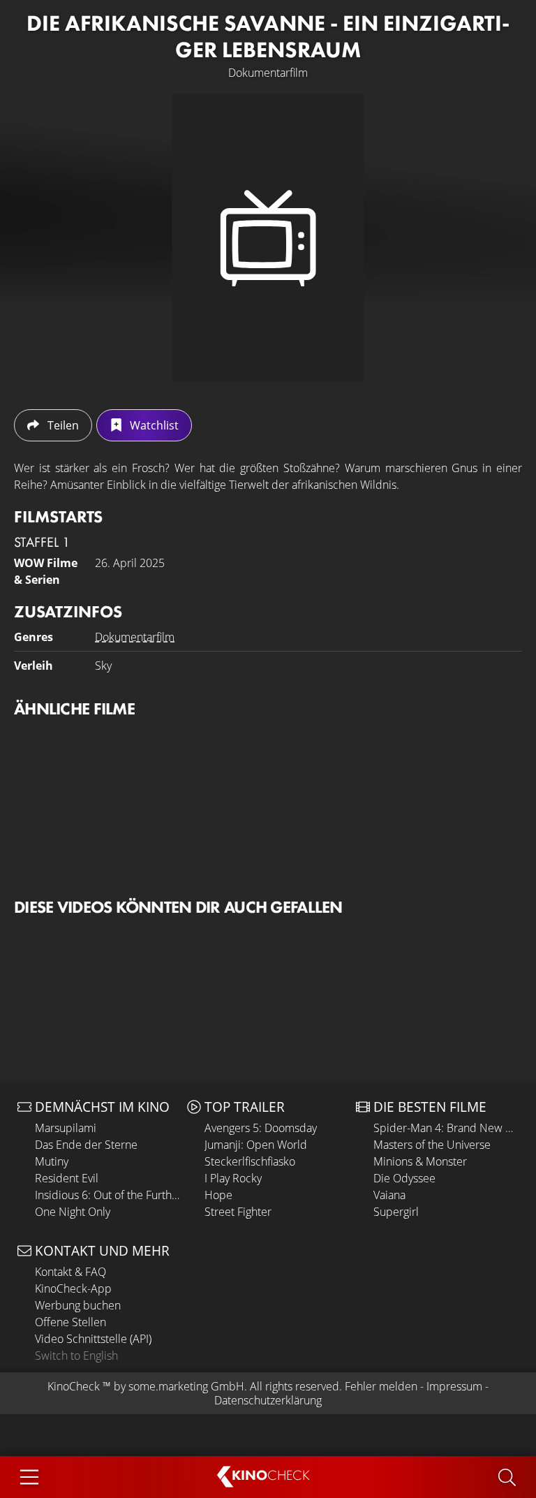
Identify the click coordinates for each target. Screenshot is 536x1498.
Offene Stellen (70, 1322)
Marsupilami (65, 1128)
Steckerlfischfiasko (249, 1161)
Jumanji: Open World (255, 1145)
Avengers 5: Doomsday (260, 1128)
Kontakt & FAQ (70, 1272)
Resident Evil (66, 1178)
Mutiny (51, 1161)
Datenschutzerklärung (268, 1400)
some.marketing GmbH (186, 1386)
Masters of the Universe (432, 1145)
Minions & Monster (420, 1161)
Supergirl (396, 1212)
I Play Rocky (233, 1178)
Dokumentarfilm (134, 637)
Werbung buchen (78, 1305)
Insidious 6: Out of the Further (107, 1195)
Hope (218, 1195)
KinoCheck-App (73, 1288)
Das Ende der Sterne (86, 1145)
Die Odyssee (404, 1178)
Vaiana (389, 1195)
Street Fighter (237, 1212)
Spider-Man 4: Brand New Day (446, 1128)
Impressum (454, 1386)
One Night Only (72, 1212)
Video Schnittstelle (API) (93, 1339)
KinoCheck (73, 1386)
